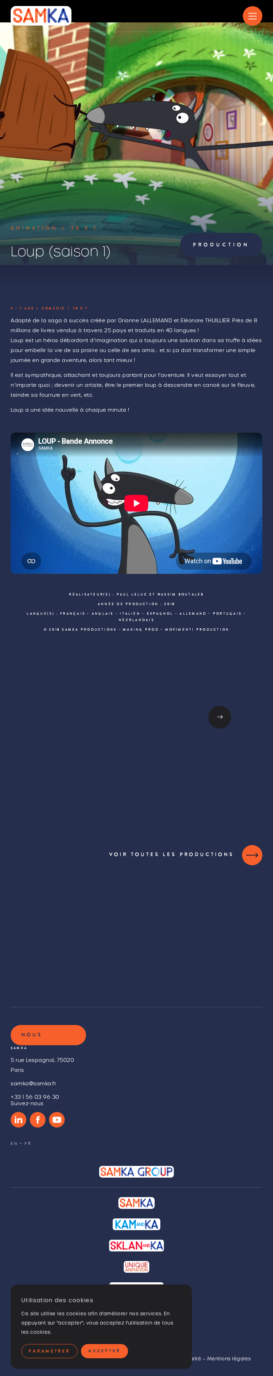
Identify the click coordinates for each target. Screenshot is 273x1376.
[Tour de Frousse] (69, 929)
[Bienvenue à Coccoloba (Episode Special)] (204, 929)
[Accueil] (41, 16)
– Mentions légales (227, 1359)
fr (28, 1144)
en (14, 1144)
